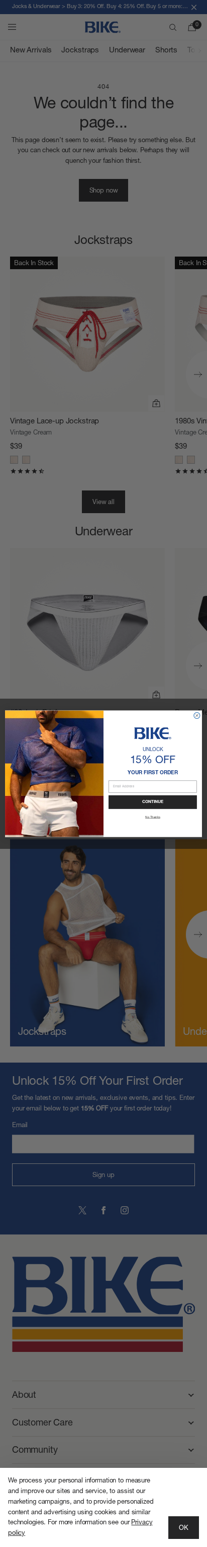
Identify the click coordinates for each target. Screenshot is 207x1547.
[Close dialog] (197, 715)
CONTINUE (153, 802)
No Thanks (152, 817)
